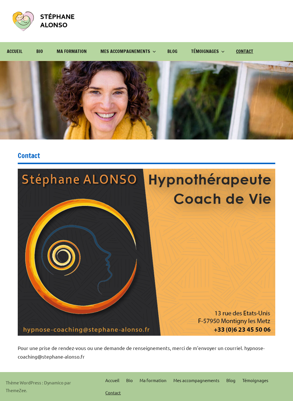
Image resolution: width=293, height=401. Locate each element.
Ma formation (72, 51)
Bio (39, 51)
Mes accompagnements (125, 51)
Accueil (15, 51)
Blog (172, 51)
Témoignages (205, 51)
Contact (244, 51)
